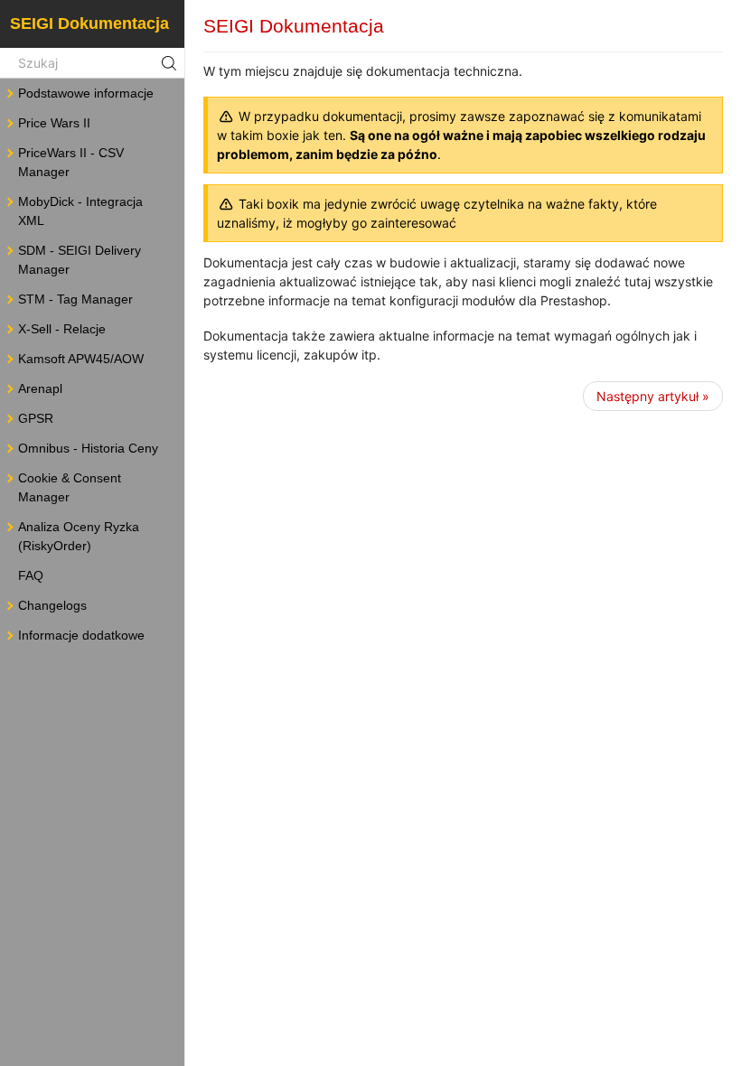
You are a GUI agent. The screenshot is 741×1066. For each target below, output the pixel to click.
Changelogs (52, 605)
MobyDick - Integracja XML (80, 211)
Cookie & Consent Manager (69, 487)
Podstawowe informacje (86, 93)
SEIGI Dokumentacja (89, 23)
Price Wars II (54, 123)
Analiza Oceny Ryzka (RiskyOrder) (78, 536)
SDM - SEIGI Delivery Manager (79, 259)
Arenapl (40, 388)
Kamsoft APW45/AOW (81, 358)
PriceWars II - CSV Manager (71, 162)
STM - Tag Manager (75, 299)
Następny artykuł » (652, 396)
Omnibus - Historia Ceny (88, 448)
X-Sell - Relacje (62, 329)
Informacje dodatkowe (81, 635)
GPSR (35, 418)
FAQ (30, 575)
